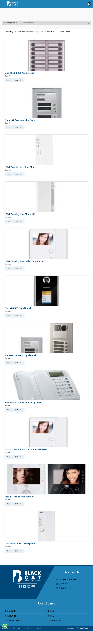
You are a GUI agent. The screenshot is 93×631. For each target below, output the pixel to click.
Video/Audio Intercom (54, 32)
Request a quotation (15, 80)
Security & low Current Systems (30, 32)
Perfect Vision (82, 628)
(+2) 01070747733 (66, 584)
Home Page (9, 32)
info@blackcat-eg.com (68, 579)
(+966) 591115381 (66, 588)
